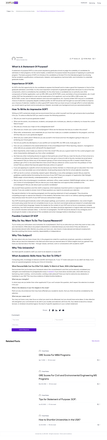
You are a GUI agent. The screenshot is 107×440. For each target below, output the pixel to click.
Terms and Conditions (66, 433)
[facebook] (49, 310)
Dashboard (84, 2)
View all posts (95, 341)
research (51, 271)
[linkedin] (56, 310)
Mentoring (92, 3)
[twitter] (60, 310)
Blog (13, 11)
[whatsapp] (53, 310)
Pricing (99, 3)
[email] (63, 310)
